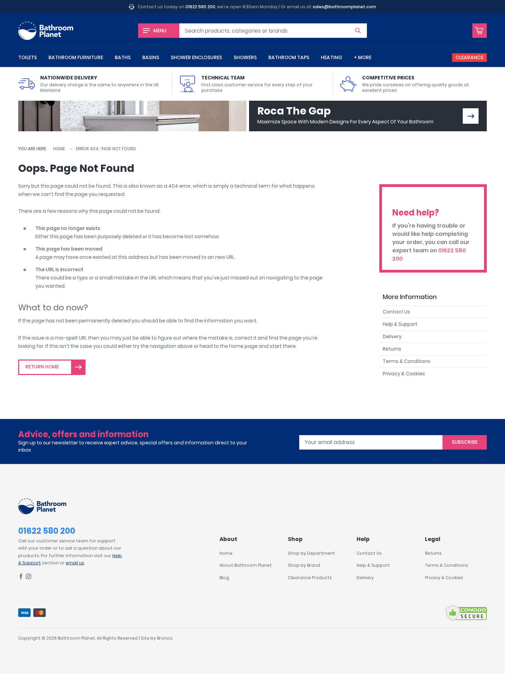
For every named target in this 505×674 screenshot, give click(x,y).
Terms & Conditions (406, 361)
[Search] (358, 30)
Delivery (392, 336)
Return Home (42, 366)
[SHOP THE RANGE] (471, 116)
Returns (392, 348)
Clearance (469, 57)
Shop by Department (311, 553)
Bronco (165, 638)
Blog (224, 578)
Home (59, 149)
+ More (362, 57)
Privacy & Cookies (404, 373)
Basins (150, 57)
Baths (123, 57)
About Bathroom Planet (246, 565)
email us (75, 563)
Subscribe (465, 442)
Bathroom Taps (288, 57)
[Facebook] (21, 578)
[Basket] (479, 30)
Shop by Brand (304, 565)
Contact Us (396, 311)
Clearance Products (310, 578)
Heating (331, 57)
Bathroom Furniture (75, 57)
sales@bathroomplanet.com (344, 7)
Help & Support (400, 324)
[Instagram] (28, 578)
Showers (245, 57)
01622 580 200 (200, 7)
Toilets (27, 57)
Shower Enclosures (196, 57)
